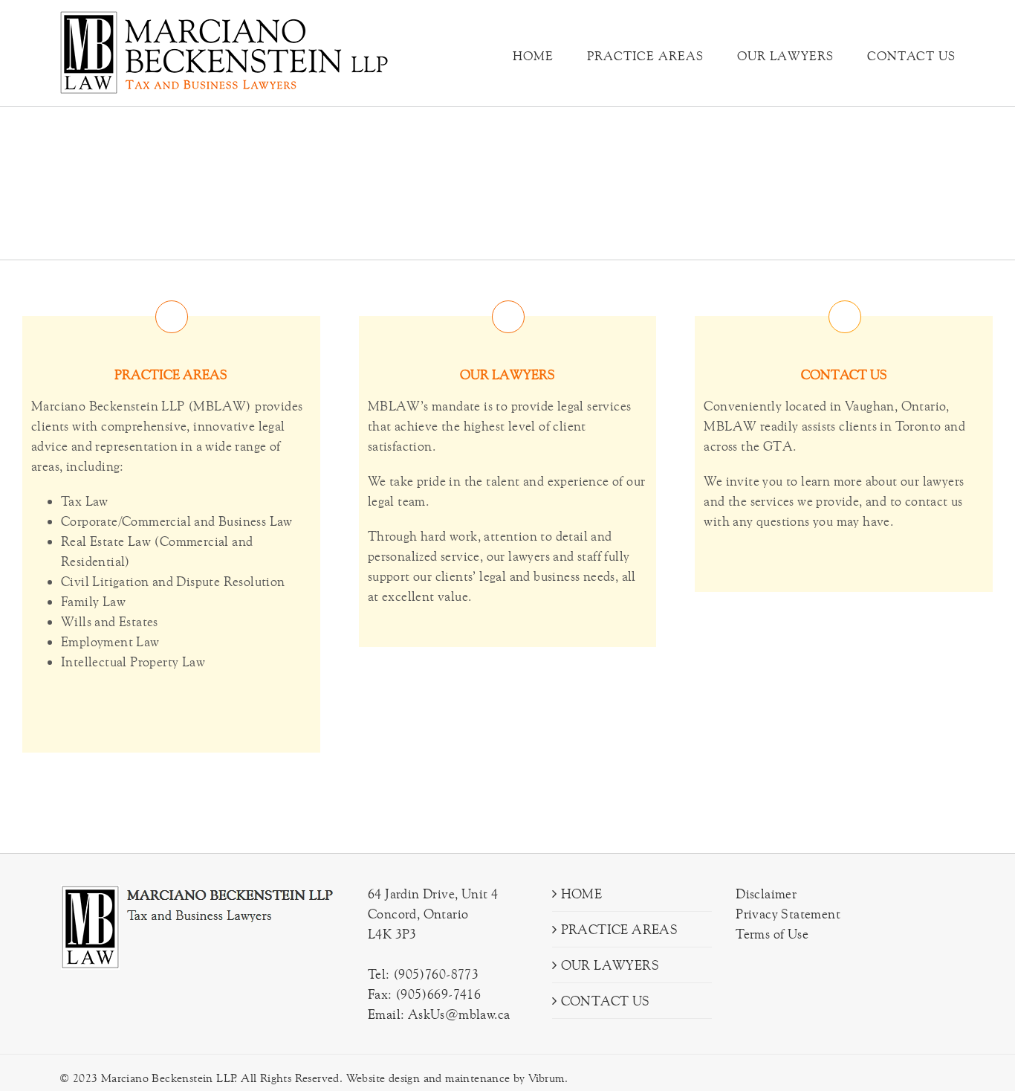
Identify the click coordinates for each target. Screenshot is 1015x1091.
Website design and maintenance (428, 1078)
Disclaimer (766, 893)
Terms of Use (772, 934)
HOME (582, 893)
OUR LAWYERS (610, 965)
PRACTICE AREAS (619, 929)
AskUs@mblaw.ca (459, 1014)
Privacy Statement (788, 913)
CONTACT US (605, 1000)
